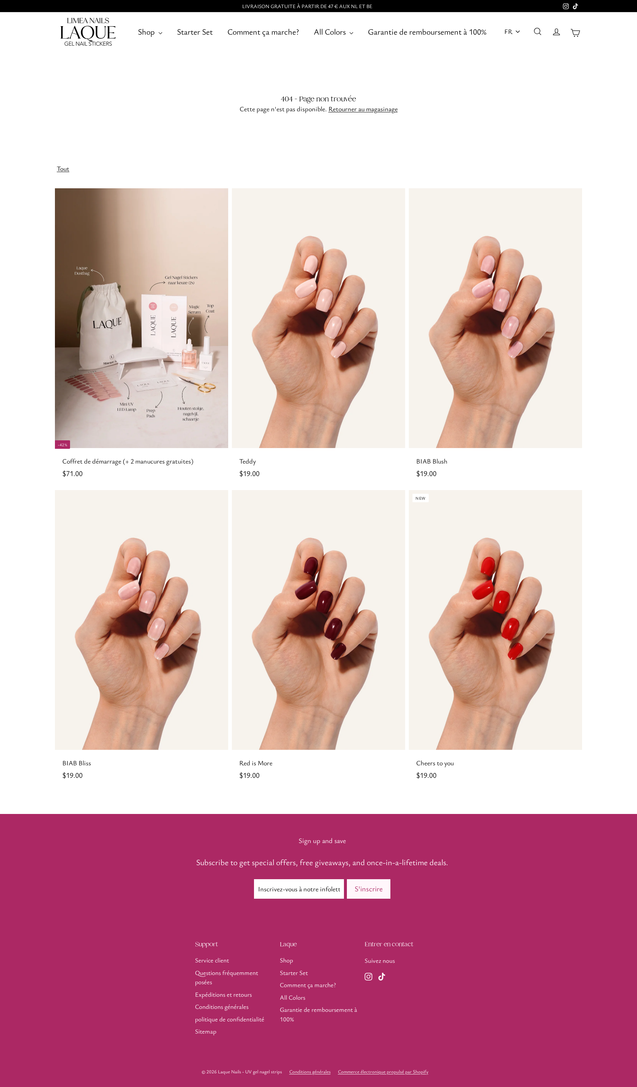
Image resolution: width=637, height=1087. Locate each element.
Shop (147, 31)
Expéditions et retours (223, 994)
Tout (63, 168)
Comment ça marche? (263, 31)
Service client (212, 960)
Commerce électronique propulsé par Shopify (383, 1071)
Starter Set (195, 31)
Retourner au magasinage (363, 108)
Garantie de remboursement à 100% (427, 31)
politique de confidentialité (229, 1019)
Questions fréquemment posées (226, 977)
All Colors (331, 31)
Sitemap (205, 1031)
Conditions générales (221, 1006)
